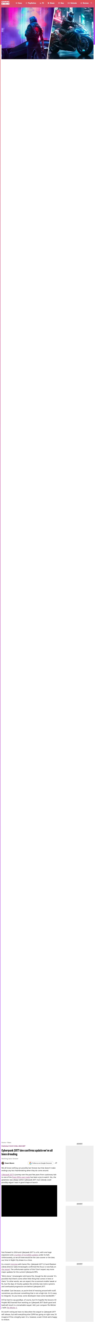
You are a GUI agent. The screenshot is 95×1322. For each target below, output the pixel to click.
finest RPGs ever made (21, 1177)
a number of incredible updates (26, 1255)
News (9, 1142)
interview (14, 1264)
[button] (56, 1163)
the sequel (5, 1269)
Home (3, 1142)
